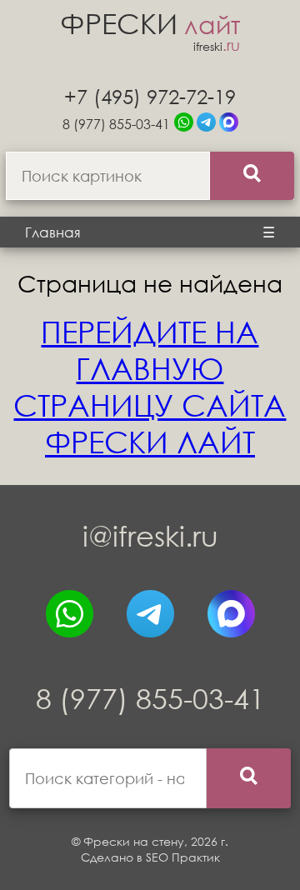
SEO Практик (183, 857)
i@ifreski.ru (150, 535)
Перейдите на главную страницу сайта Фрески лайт (149, 386)
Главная (53, 232)
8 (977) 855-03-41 (116, 123)
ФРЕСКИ (150, 23)
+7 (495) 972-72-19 (150, 95)
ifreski (216, 46)
